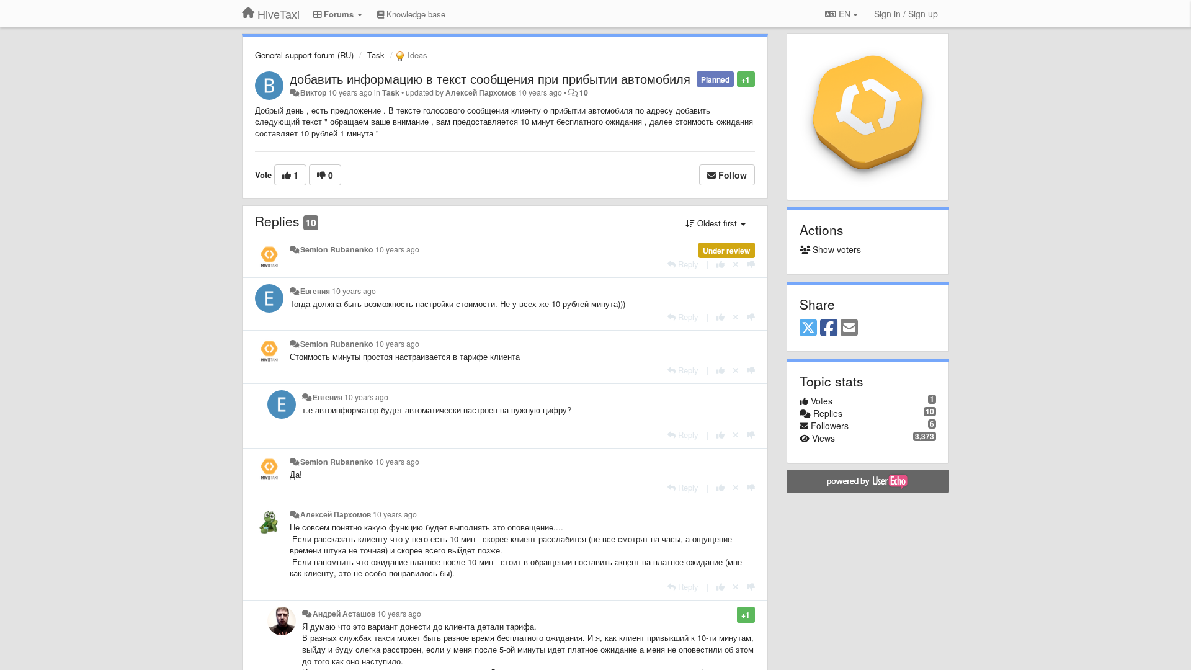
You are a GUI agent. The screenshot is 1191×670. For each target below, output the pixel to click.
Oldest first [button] (717, 223)
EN (844, 13)
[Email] (849, 328)
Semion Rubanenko (336, 249)
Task (376, 55)
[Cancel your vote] (736, 264)
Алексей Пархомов (480, 92)
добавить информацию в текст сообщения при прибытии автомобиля (490, 78)
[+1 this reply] (720, 264)
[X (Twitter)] (808, 328)
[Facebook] (828, 328)
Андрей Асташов (344, 613)
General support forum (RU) (304, 55)
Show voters (835, 249)
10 (583, 92)
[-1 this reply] (751, 264)
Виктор (313, 92)
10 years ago (397, 249)
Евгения (315, 291)
